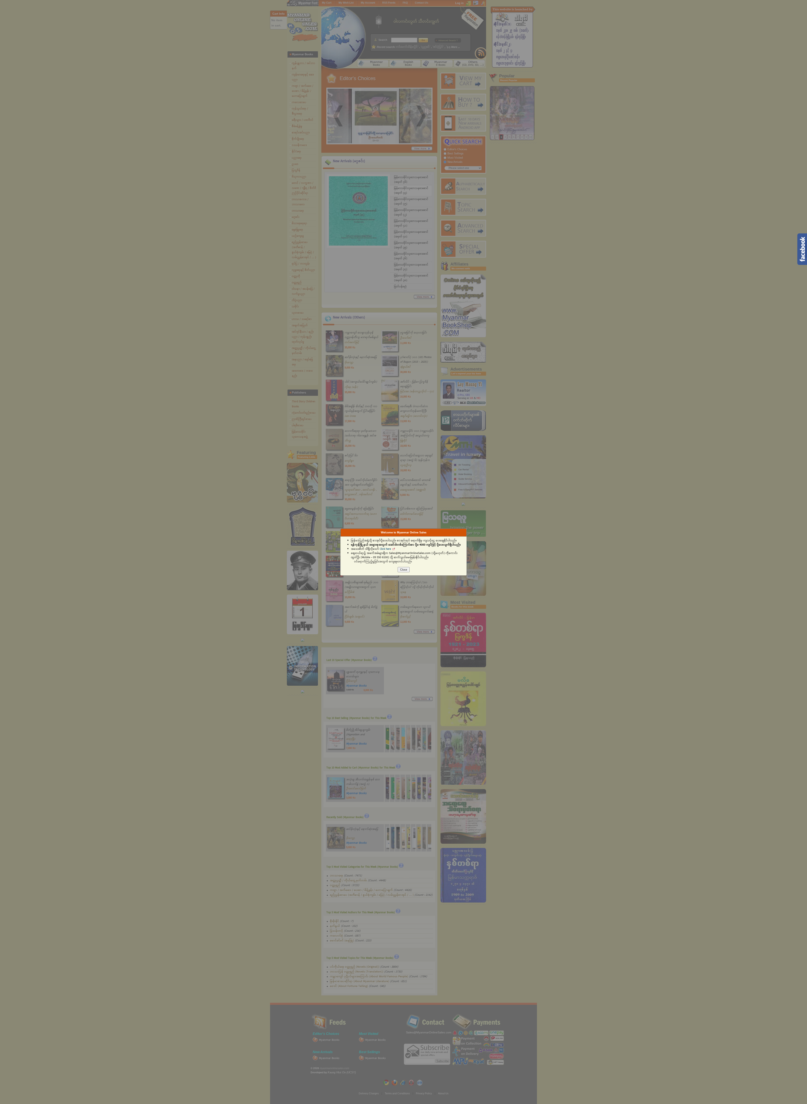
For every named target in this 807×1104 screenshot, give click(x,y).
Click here (385, 549)
